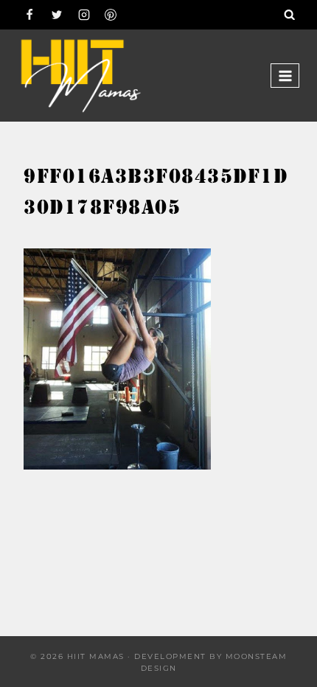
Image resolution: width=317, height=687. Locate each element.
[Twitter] (57, 15)
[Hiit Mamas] (80, 75)
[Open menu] (285, 75)
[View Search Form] (289, 14)
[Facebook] (29, 15)
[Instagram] (84, 15)
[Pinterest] (110, 15)
